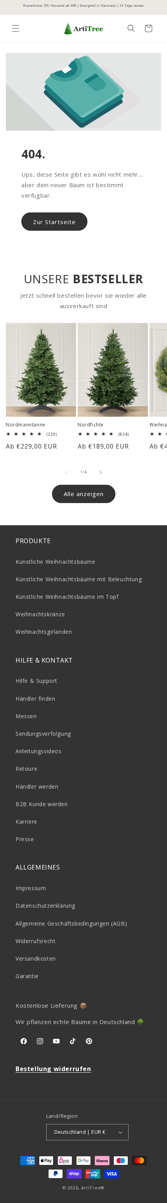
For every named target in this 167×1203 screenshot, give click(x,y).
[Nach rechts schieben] (100, 472)
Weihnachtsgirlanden (44, 631)
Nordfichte (91, 425)
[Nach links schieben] (66, 472)
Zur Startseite (54, 222)
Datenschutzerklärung (45, 905)
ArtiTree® (92, 1188)
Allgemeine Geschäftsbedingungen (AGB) (71, 923)
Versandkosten (36, 958)
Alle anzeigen (84, 494)
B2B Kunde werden (42, 804)
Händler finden (35, 698)
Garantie (27, 976)
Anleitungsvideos (39, 751)
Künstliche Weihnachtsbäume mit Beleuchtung (79, 579)
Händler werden (37, 786)
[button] (15, 28)
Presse (25, 839)
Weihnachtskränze (40, 614)
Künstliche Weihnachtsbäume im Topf (67, 596)
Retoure (26, 768)
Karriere (26, 821)
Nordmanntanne (25, 425)
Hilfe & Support (36, 680)
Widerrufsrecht (36, 941)
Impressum (31, 888)
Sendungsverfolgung (43, 733)
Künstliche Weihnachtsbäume (56, 561)
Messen (26, 716)
